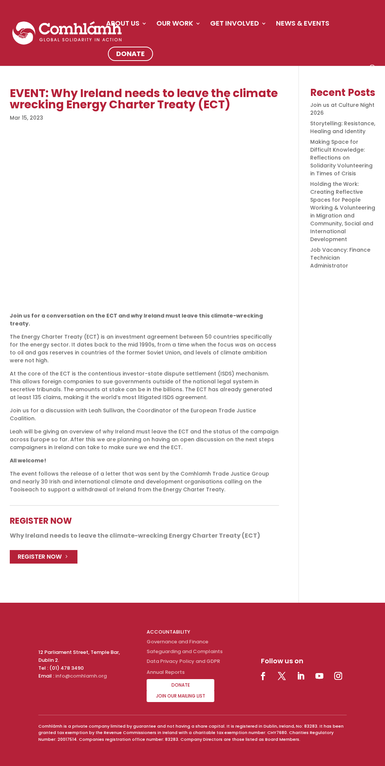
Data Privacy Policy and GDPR (183, 661)
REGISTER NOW (40, 556)
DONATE (130, 53)
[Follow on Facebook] (263, 676)
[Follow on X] (282, 676)
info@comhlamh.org (81, 675)
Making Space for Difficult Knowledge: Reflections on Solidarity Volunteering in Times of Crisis (341, 157)
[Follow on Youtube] (319, 676)
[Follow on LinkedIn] (301, 676)
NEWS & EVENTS (302, 24)
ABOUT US (122, 24)
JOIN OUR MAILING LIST (180, 696)
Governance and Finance (177, 641)
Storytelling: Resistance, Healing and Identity (342, 127)
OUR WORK (174, 24)
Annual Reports (166, 672)
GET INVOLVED (234, 24)
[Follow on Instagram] (338, 676)
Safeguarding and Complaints (185, 651)
